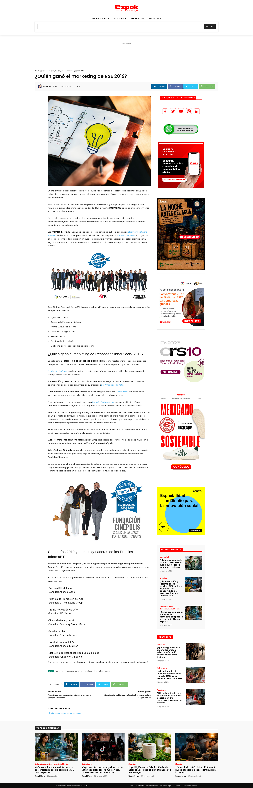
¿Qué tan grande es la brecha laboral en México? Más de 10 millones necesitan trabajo (169, 652)
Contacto (177, 785)
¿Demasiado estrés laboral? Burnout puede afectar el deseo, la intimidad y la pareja (195, 770)
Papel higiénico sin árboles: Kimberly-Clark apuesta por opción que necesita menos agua (149, 770)
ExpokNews (40, 776)
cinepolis (59, 671)
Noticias (163, 578)
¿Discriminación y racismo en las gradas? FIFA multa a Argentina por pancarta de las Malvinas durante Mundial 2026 (171, 588)
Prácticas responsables (44, 71)
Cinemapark (122, 391)
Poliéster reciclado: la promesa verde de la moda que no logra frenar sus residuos (171, 564)
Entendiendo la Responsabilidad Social (169, 608)
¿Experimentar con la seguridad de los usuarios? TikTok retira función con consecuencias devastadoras (102, 770)
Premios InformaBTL (104, 671)
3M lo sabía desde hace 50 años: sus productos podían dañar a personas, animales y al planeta (169, 698)
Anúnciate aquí (165, 785)
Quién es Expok (152, 785)
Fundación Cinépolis (57, 371)
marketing (89, 671)
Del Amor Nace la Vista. (112, 384)
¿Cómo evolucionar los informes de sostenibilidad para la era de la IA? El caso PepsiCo (172, 617)
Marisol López (51, 86)
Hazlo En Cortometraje (103, 402)
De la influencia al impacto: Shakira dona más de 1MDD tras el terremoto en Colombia (169, 675)
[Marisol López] (40, 86)
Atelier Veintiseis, (126, 235)
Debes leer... (162, 644)
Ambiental (164, 557)
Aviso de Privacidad (190, 785)
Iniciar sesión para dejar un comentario (65, 713)
